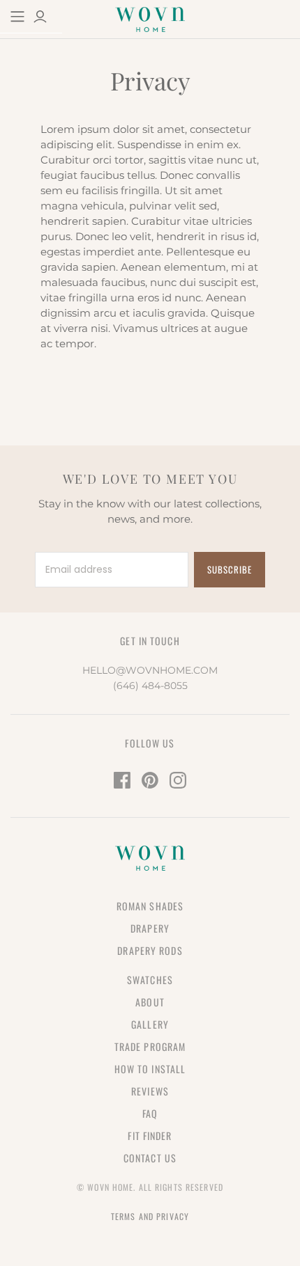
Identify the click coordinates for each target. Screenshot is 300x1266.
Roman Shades (150, 906)
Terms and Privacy (150, 1216)
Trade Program (150, 1046)
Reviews (150, 1091)
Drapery (150, 928)
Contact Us (150, 1157)
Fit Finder (150, 1135)
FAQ (150, 1113)
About (150, 1002)
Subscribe (229, 569)
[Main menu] (17, 17)
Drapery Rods (149, 950)
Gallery (150, 1024)
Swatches (150, 979)
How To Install (150, 1068)
